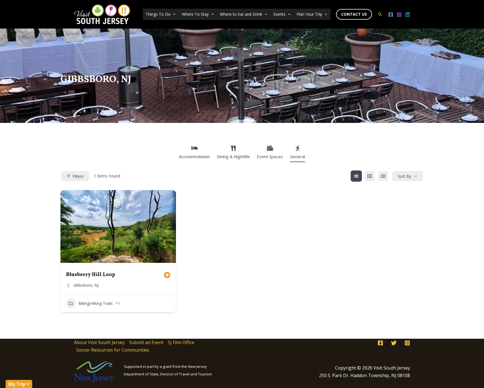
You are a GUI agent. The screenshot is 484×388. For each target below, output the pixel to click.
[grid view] (356, 176)
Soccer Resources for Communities (112, 350)
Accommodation (194, 156)
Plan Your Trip (309, 14)
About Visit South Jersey (99, 342)
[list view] (369, 176)
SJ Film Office (181, 342)
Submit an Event (146, 342)
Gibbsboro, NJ (86, 285)
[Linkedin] (407, 14)
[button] (354, 14)
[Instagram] (399, 14)
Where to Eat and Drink (241, 14)
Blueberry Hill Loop (90, 274)
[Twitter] (394, 343)
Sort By (404, 176)
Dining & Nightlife (233, 156)
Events (279, 14)
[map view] (383, 176)
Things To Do (158, 14)
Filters (78, 176)
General (297, 156)
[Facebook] (390, 14)
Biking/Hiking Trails (95, 303)
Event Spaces (270, 156)
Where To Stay (195, 14)
